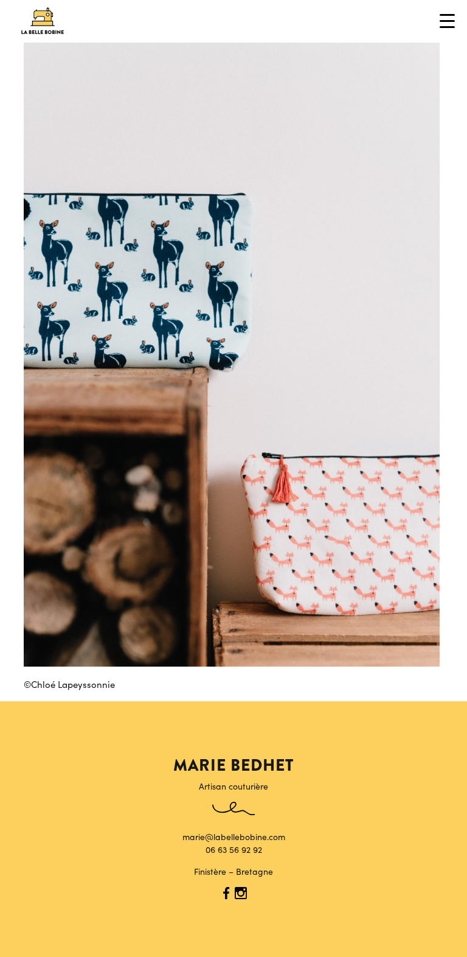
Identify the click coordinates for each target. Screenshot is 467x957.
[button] (449, 21)
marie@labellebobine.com (233, 836)
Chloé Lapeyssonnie (73, 684)
